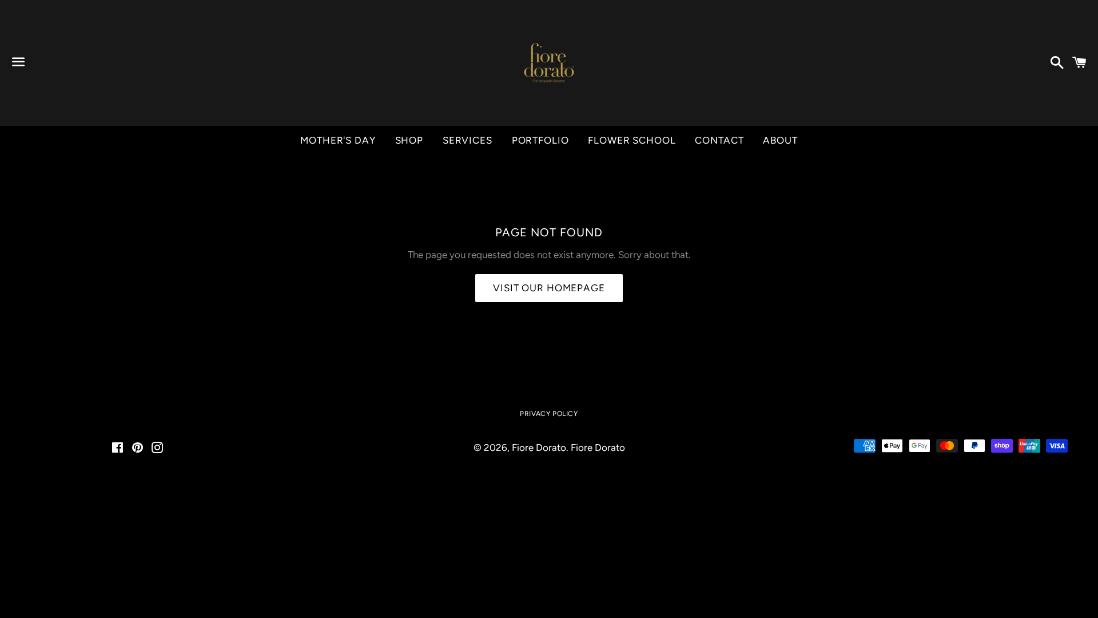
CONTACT (719, 140)
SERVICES (467, 140)
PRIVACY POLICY (549, 414)
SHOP (409, 140)
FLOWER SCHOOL (631, 140)
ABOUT (780, 140)
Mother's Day (337, 140)
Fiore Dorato (539, 447)
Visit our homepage (548, 288)
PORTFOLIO (540, 140)
